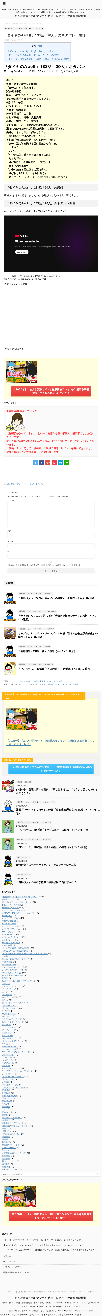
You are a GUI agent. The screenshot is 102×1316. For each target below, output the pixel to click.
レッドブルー (8, 1074)
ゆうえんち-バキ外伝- (12, 972)
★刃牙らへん (8, 940)
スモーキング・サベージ (13, 1022)
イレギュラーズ (9, 989)
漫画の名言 (7, 1128)
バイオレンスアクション (13, 1041)
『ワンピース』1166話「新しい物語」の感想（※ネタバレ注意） (52, 847)
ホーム (10, 1292)
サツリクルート (9, 1013)
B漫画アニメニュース (11, 899)
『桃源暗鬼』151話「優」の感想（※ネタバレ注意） (47, 651)
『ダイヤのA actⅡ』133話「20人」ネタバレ (31, 51)
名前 (9, 531)
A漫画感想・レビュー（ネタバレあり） (20, 484)
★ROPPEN (7, 915)
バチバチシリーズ (10, 1046)
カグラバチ (7, 994)
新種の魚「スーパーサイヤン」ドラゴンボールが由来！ (47, 864)
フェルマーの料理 (10, 1049)
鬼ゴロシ (6, 1164)
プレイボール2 (8, 1057)
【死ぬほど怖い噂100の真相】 (15, 951)
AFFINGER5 (89, 1311)
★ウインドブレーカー (12, 929)
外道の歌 (6, 1093)
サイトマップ (9, 1261)
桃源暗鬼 (6, 1120)
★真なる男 (7, 945)
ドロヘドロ (7, 1033)
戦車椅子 (6, 1106)
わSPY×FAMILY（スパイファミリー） (19, 981)
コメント (10, 500)
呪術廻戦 (6, 1090)
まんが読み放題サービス (13, 970)
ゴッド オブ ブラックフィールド (16, 1003)
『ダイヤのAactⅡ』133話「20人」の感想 (34, 55)
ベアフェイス (8, 1063)
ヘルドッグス (8, 1060)
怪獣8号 (5, 1104)
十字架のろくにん (10, 1084)
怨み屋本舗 (7, 1101)
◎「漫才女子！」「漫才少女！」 (17, 902)
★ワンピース (8, 934)
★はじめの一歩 (9, 923)
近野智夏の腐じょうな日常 (14, 1153)
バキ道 (5, 1043)
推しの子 (6, 1109)
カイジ (5, 992)
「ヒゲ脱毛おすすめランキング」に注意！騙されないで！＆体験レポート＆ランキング (42, 1240)
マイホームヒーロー (11, 1068)
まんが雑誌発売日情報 (23, 1292)
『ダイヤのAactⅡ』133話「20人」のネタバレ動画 (39, 58)
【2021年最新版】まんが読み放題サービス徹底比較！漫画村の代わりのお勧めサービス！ (43, 1245)
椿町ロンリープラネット (13, 1123)
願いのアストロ (9, 1161)
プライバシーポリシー (13, 1267)
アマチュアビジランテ (12, 986)
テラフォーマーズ (10, 1027)
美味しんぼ (7, 1150)
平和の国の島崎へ (10, 1095)
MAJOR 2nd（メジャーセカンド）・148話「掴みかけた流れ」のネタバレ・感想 (44, 684)
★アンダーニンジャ (11, 926)
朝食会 (5, 1115)
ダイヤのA (39, 484)
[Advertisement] (51, 316)
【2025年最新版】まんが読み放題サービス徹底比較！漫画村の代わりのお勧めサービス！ (51, 769)
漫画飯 (5, 1139)
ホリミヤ (6, 1065)
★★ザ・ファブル (10, 918)
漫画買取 (6, 1136)
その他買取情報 (9, 964)
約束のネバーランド (11, 1145)
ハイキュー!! (7, 1035)
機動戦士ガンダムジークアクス (16, 1125)
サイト (10, 551)
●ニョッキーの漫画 (11, 905)
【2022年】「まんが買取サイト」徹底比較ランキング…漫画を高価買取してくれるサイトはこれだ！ (49, 1249)
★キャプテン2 (8, 931)
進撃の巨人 (7, 1156)
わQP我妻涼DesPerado (12, 975)
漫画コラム (7, 1131)
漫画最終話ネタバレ (11, 1134)
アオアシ (6, 983)
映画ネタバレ (8, 1112)
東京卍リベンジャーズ (12, 1117)
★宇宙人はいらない (11, 942)
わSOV (5, 978)
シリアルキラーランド (12, 1019)
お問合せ (7, 1256)
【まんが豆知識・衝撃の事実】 (16, 948)
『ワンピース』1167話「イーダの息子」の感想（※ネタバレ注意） (53, 829)
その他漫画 (7, 962)
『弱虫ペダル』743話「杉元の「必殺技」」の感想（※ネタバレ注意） (57, 598)
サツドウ (6, 1011)
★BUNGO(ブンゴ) (10, 907)
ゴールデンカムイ (10, 1008)
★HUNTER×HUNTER (12, 910)
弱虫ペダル (7, 1098)
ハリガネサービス (10, 1038)
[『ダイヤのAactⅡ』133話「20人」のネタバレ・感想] (60, 462)
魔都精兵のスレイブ (11, 1169)
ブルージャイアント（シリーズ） (17, 1052)
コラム (5, 1000)
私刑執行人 (7, 1142)
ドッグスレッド (9, 1030)
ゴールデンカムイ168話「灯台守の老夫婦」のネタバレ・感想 (36, 681)
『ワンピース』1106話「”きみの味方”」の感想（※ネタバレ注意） (55, 668)
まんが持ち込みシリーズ (13, 967)
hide (40, 45)
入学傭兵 (6, 1082)
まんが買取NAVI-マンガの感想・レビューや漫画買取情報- (51, 16)
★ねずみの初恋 (9, 921)
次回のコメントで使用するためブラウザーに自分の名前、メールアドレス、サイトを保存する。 (44, 565)
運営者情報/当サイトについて (16, 1272)
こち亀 (5, 956)
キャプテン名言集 (10, 997)
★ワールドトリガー (11, 937)
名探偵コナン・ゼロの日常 (14, 1087)
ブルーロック (8, 1054)
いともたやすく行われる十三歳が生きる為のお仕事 (25, 953)
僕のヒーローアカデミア (13, 1076)
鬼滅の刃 (6, 1166)
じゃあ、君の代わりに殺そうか (16, 959)
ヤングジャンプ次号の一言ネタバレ (18, 1071)
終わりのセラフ (9, 1147)
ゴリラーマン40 (9, 1005)
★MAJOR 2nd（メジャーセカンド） (18, 913)
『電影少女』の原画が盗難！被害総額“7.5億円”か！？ (46, 882)
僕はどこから (8, 1079)
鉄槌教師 (6, 1158)
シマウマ (6, 1016)
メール (10, 541)
